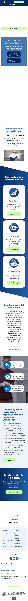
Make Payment (21, 18)
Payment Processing (17, 539)
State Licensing (5, 573)
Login (18, 24)
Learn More (13, 214)
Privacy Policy (17, 543)
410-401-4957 (13, 5)
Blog (4, 543)
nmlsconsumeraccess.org (8, 570)
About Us (19, 11)
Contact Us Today (13, 492)
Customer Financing (15, 54)
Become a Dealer (21, 21)
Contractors (21, 14)
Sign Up (9, 2)
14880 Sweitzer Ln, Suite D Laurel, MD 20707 (14, 518)
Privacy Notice (18, 546)
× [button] (25, 590)
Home (18, 8)
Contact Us (19, 2)
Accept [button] (14, 598)
